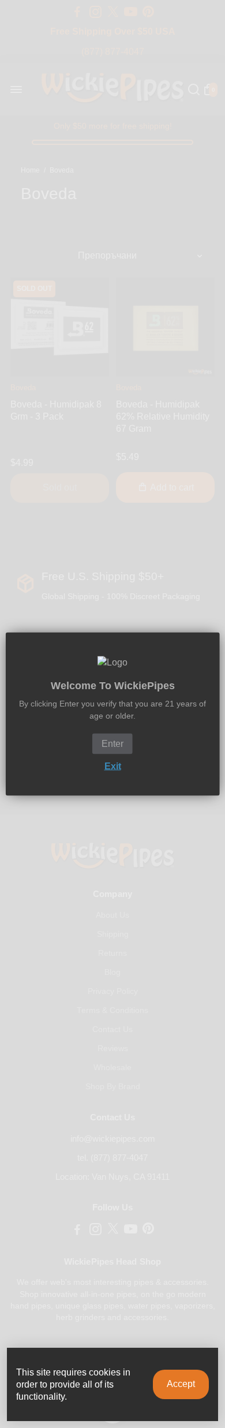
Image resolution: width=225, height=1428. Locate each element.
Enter (112, 744)
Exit (112, 766)
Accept (181, 1384)
